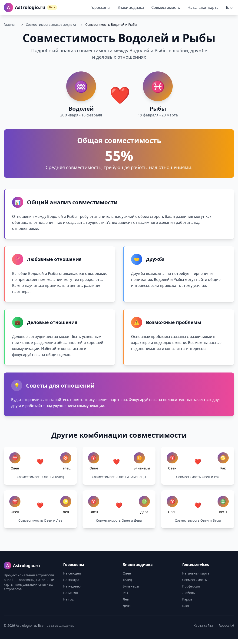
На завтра (71, 580)
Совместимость (165, 7)
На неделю (72, 586)
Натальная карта (203, 7)
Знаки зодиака (131, 7)
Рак (125, 593)
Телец (127, 580)
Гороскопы (100, 7)
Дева (127, 606)
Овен (127, 573)
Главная (10, 24)
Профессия (191, 586)
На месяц (70, 593)
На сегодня (72, 573)
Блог (230, 7)
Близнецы (131, 586)
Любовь (188, 593)
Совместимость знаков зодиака (51, 24)
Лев (126, 599)
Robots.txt (226, 625)
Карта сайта (203, 625)
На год (68, 599)
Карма (187, 599)
